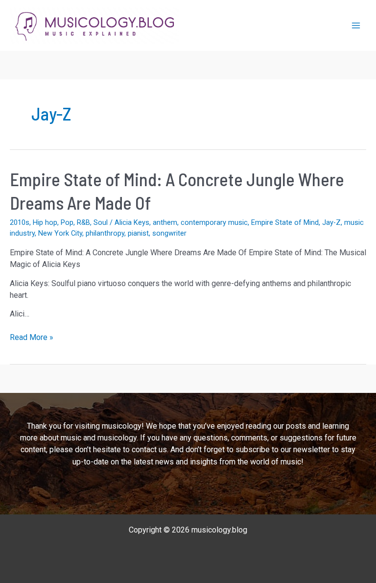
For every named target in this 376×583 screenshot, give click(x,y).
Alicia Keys (132, 222)
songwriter (169, 233)
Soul (101, 222)
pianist (138, 233)
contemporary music (214, 222)
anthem (165, 222)
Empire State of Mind (285, 222)
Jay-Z (331, 222)
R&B (83, 222)
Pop (67, 222)
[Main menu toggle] (356, 25)
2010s (19, 222)
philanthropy (105, 233)
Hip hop (45, 222)
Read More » (31, 337)
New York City (60, 233)
